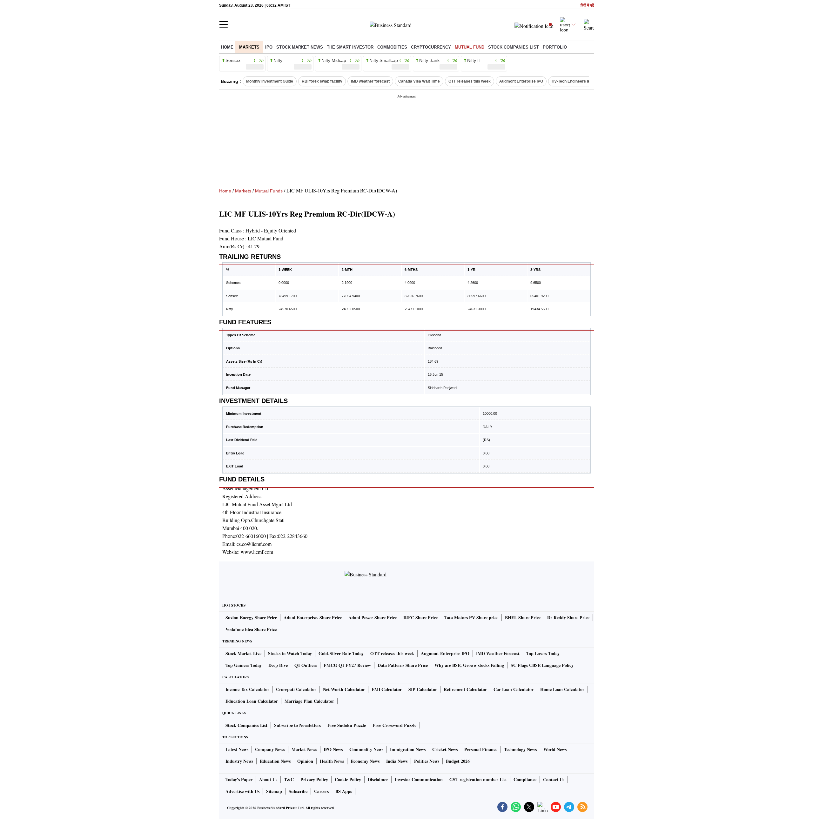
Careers (321, 791)
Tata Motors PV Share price (471, 617)
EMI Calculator (387, 689)
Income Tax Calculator (247, 689)
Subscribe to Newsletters (297, 725)
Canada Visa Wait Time (419, 81)
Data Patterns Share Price (403, 665)
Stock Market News (299, 47)
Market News (304, 749)
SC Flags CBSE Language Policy (542, 665)
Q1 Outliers (305, 665)
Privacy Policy (314, 779)
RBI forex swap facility (322, 81)
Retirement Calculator (465, 689)
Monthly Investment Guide (269, 81)
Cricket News (445, 749)
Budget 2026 (458, 761)
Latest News (236, 749)
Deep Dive (278, 665)
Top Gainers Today (243, 665)
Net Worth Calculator (344, 689)
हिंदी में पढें (587, 5)
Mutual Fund (469, 47)
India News (396, 761)
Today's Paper (238, 779)
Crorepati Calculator (296, 689)
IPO (268, 47)
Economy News (365, 761)
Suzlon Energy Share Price (251, 617)
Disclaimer (378, 779)
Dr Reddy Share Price (568, 617)
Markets (249, 47)
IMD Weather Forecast (498, 653)
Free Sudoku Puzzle (346, 725)
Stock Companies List (246, 725)
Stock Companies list (513, 47)
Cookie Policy (348, 779)
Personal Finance (480, 749)
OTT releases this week (469, 81)
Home (227, 47)
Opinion (305, 761)
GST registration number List (478, 779)
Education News (275, 761)
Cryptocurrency (431, 47)
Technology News (520, 749)
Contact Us (553, 779)
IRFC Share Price (420, 617)
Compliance (525, 779)
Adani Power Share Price (372, 617)
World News (555, 749)
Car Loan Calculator (514, 689)
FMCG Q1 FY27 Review (347, 665)
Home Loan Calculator (562, 689)
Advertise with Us (242, 791)
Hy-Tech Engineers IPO (572, 81)
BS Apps (343, 791)
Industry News (239, 761)
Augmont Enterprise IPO (521, 81)
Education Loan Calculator (251, 701)
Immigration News (408, 749)
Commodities (392, 47)
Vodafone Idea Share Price (251, 629)
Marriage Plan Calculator (309, 701)
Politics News (426, 761)
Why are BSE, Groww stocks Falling (469, 665)
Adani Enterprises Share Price (313, 617)
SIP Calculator (422, 689)
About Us (268, 779)
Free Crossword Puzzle (394, 725)
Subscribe (298, 791)
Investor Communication (419, 779)
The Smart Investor (350, 47)
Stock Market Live (243, 653)
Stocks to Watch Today (290, 653)
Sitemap (274, 791)
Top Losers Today (543, 653)
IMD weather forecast (370, 81)
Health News (332, 761)
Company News (270, 749)
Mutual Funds (269, 190)
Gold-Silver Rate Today (341, 653)
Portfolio (555, 47)
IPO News (333, 749)
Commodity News (366, 749)
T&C (289, 779)
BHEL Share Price (523, 617)
